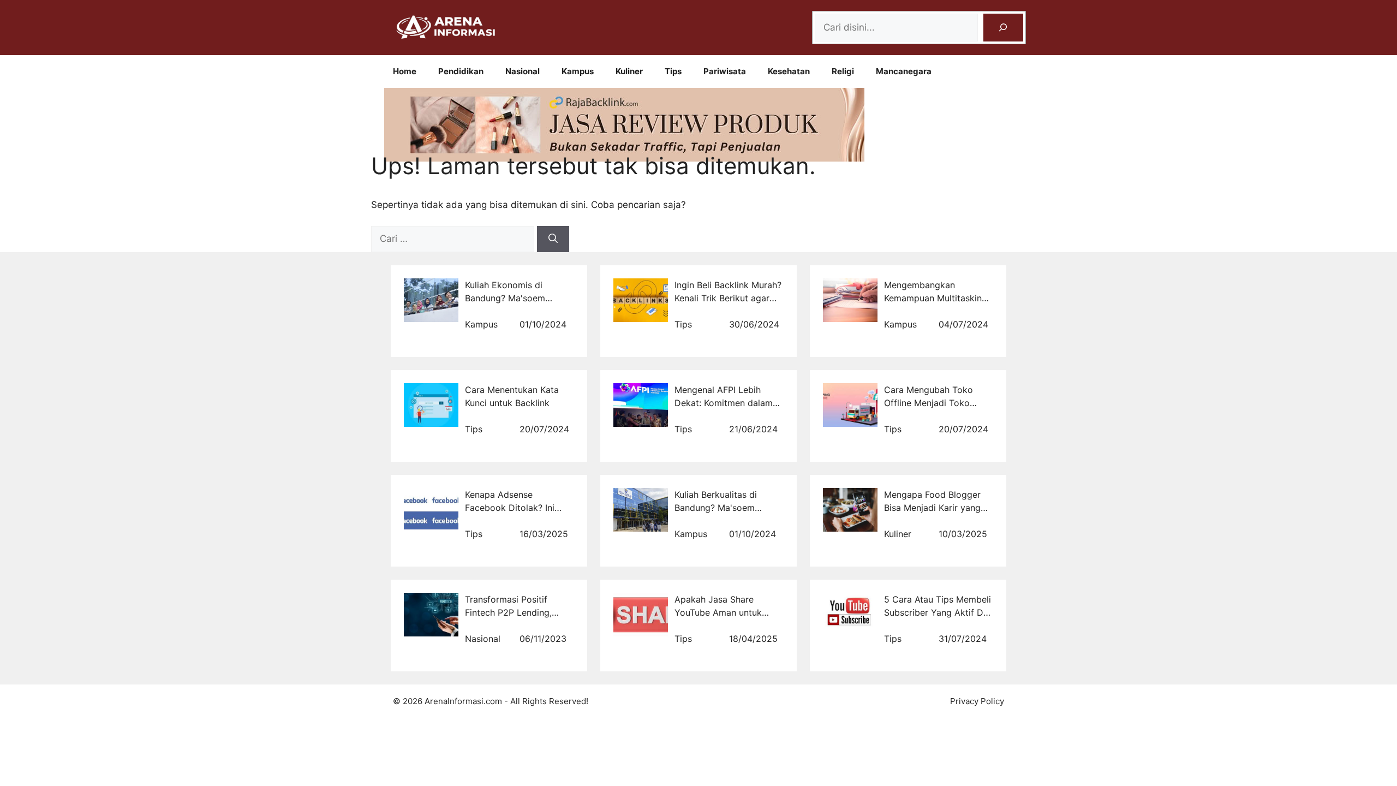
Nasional (522, 71)
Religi (843, 71)
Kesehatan (789, 71)
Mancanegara (904, 71)
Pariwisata (724, 71)
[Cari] (553, 239)
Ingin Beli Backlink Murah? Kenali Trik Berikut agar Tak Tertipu (727, 298)
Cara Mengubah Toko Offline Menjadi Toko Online (928, 402)
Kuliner (629, 71)
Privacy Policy (977, 701)
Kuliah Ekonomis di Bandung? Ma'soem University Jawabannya (513, 298)
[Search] (1003, 27)
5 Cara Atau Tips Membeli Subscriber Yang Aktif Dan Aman (938, 612)
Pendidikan (460, 71)
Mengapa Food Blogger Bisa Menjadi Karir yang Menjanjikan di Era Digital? (938, 507)
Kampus (578, 71)
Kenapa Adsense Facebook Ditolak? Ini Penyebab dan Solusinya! (516, 507)
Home (404, 71)
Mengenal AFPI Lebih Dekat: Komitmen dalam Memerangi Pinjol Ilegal (723, 402)
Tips (673, 71)
